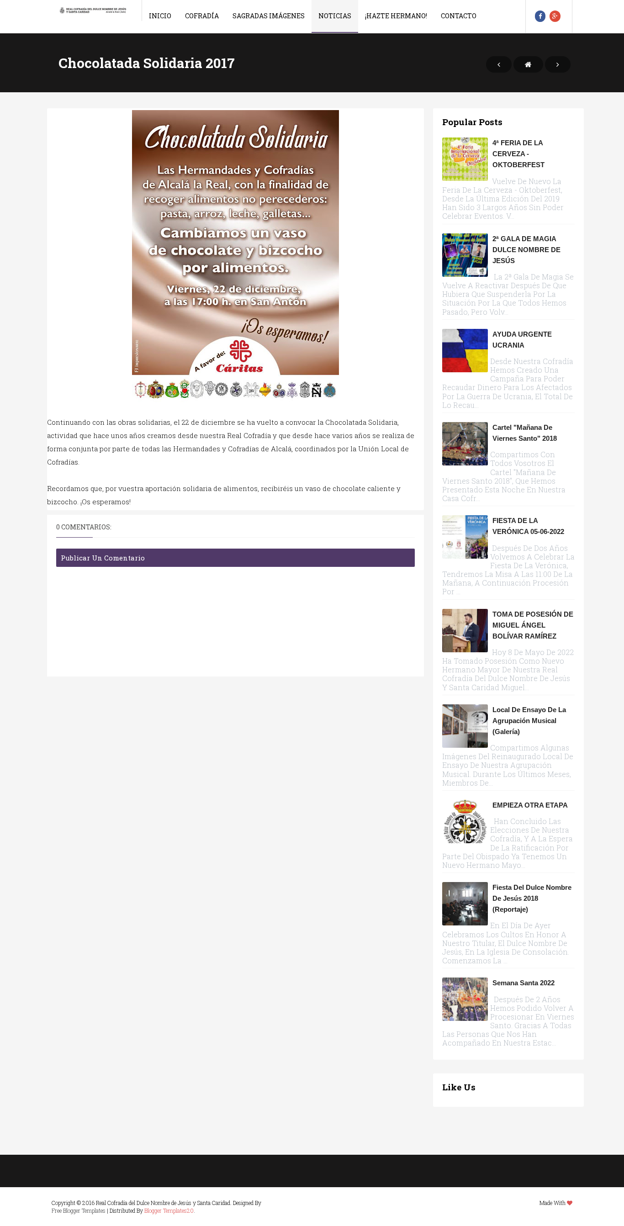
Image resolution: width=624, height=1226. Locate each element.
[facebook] (540, 16)
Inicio (160, 15)
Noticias (334, 15)
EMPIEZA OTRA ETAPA (530, 805)
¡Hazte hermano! (396, 15)
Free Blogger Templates (79, 1210)
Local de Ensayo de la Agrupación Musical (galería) (529, 720)
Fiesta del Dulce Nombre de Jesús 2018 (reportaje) (531, 898)
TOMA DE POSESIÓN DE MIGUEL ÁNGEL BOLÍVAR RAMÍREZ (532, 625)
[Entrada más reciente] (499, 64)
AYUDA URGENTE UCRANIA (522, 339)
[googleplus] (555, 16)
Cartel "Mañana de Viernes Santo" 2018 (524, 432)
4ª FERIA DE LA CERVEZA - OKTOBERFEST (518, 154)
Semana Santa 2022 (523, 983)
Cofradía (202, 15)
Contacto (458, 15)
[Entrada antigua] (558, 64)
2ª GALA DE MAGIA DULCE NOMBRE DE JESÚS (526, 249)
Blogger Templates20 (169, 1210)
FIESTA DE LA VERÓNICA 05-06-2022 (528, 526)
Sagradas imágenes (269, 15)
